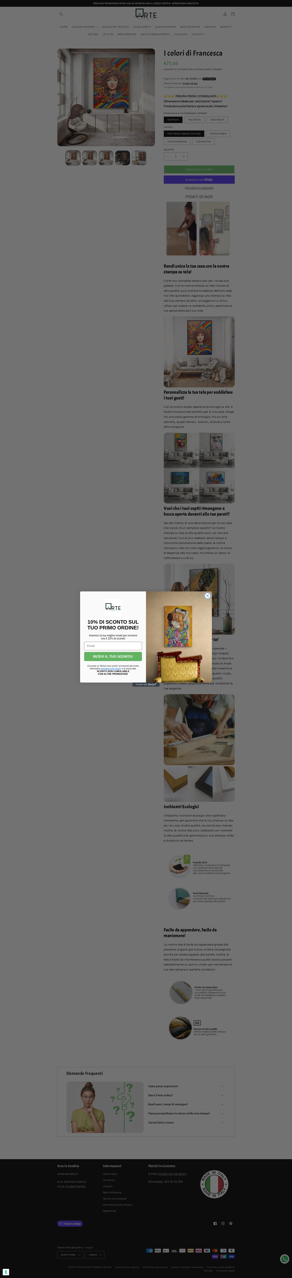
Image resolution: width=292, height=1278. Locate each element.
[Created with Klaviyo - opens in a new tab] (146, 685)
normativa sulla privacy (110, 668)
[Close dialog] (208, 596)
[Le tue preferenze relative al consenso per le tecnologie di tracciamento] (6, 1272)
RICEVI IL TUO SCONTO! (113, 656)
